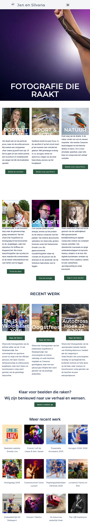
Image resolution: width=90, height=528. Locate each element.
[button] (68, 5)
